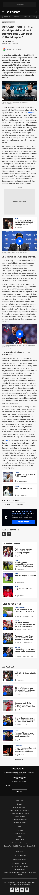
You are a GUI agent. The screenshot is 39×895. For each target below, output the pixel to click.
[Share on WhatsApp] (9, 534)
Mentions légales (19, 869)
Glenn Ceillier (9, 42)
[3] (19, 778)
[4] (22, 778)
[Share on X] (4, 534)
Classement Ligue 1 (19, 807)
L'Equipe (31, 112)
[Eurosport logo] (13, 12)
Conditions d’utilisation (19, 863)
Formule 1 (20, 830)
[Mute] (35, 99)
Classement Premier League (19, 813)
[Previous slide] (2, 17)
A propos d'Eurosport (20, 855)
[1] (14, 778)
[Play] (19, 89)
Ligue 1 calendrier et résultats (19, 810)
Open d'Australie (19, 833)
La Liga (12, 22)
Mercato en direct (19, 823)
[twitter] (17, 890)
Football (5, 22)
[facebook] (12, 890)
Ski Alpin (19, 836)
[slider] (3, 99)
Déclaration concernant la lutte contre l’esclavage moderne (19, 873)
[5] (24, 778)
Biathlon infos (19, 840)
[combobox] (19, 785)
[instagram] (27, 890)
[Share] (31, 83)
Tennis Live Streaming (19, 843)
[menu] (35, 12)
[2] (17, 778)
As (7, 440)
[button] (3, 12)
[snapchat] (22, 890)
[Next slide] (36, 17)
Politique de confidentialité (19, 866)
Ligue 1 (19, 804)
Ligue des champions (19, 819)
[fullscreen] (33, 83)
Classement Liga (19, 816)
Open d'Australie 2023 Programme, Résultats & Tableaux (19, 847)
